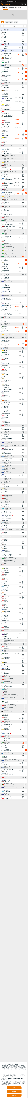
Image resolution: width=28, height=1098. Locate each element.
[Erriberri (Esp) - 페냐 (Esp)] (13, 310)
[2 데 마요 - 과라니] (13, 763)
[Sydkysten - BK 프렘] (13, 127)
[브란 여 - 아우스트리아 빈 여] (13, 533)
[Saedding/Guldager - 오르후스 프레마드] (13, 116)
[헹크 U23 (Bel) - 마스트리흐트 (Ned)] (13, 299)
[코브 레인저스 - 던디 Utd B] (13, 399)
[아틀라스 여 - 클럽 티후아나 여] (13, 203)
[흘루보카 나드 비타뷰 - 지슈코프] (13, 673)
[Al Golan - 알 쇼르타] (13, 547)
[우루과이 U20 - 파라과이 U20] (13, 292)
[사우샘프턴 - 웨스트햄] (13, 586)
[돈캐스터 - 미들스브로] (13, 571)
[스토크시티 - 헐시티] (13, 594)
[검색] (22, 4)
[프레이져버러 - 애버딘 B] (13, 414)
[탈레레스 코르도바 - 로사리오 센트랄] (13, 453)
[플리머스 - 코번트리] (13, 616)
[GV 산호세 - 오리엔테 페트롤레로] (13, 223)
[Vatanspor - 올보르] (13, 120)
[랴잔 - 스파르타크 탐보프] (13, 179)
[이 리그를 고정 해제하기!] (9, 30)
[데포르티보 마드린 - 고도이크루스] (13, 459)
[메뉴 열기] (25, 4)
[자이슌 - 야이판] (13, 526)
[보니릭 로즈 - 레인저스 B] (13, 362)
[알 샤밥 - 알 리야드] (13, 267)
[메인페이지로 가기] (7, 4)
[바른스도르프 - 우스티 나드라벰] (13, 654)
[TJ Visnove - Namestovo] (13, 428)
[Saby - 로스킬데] (13, 112)
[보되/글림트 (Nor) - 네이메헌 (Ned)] (13, 58)
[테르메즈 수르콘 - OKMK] (13, 516)
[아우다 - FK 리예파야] (13, 168)
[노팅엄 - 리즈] (13, 623)
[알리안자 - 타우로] (13, 757)
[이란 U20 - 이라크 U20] (13, 285)
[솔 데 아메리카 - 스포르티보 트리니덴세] (13, 774)
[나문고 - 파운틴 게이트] (13, 746)
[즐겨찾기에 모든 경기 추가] (1, 30)
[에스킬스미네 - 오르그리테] (13, 341)
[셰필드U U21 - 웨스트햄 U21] (13, 647)
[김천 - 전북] (13, 33)
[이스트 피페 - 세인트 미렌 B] (13, 385)
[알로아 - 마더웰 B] (13, 374)
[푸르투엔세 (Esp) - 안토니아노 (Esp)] (13, 314)
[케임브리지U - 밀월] (13, 612)
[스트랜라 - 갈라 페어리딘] (13, 366)
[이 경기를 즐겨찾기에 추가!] (1, 33)
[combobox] (13, 26)
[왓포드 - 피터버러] (13, 601)
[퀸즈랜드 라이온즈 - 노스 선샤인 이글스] (13, 797)
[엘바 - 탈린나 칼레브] (13, 485)
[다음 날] (25, 26)
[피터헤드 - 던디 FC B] (13, 418)
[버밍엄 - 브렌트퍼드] (13, 627)
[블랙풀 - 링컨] (13, 582)
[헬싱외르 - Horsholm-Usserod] (13, 97)
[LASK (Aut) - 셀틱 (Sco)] (13, 62)
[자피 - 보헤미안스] (13, 665)
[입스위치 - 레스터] (13, 608)
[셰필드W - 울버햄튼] (13, 590)
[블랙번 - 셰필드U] (13, 579)
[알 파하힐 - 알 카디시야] (13, 718)
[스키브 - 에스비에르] (13, 138)
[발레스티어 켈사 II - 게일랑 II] (13, 439)
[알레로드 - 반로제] (13, 94)
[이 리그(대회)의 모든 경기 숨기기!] (25, 29)
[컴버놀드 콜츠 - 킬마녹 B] (13, 392)
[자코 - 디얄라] (13, 543)
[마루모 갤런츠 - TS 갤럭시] (13, 68)
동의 (14, 1087)
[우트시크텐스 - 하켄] (13, 345)
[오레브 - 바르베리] (13, 327)
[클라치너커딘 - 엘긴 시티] (13, 407)
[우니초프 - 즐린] (13, 661)
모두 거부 (14, 1091)
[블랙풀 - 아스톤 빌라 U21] (13, 637)
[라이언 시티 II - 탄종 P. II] (13, 435)
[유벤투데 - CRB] (13, 241)
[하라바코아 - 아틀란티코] (13, 149)
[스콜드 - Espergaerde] (13, 142)
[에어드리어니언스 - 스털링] (13, 381)
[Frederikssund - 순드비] (13, 101)
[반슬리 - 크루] (13, 575)
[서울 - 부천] (13, 37)
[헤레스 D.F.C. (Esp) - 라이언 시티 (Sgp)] (13, 306)
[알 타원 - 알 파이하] (13, 264)
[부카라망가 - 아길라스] (13, 702)
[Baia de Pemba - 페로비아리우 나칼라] (13, 214)
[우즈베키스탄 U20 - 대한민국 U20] (13, 288)
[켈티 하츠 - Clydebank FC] (13, 396)
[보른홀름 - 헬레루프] (13, 86)
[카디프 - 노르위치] (13, 568)
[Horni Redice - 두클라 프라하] (13, 669)
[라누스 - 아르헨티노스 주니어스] (13, 449)
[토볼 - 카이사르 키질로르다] (13, 686)
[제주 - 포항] (13, 41)
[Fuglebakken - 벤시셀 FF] (13, 134)
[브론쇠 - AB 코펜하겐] (13, 131)
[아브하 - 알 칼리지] (13, 260)
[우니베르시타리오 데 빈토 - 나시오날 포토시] (13, 227)
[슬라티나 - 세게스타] (13, 729)
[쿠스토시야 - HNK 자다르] (13, 733)
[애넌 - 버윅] (13, 377)
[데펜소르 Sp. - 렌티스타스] (13, 505)
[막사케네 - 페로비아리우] (13, 210)
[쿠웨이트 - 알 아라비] (13, 715)
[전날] (2, 26)
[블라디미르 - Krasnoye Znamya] (13, 183)
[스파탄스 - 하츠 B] (13, 370)
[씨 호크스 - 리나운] (13, 320)
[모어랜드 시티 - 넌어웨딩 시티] (13, 791)
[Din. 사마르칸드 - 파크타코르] (13, 519)
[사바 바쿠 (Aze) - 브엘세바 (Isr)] (13, 54)
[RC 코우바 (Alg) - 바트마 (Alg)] (13, 303)
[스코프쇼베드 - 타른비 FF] (13, 123)
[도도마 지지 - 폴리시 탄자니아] (13, 750)
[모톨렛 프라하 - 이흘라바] (13, 658)
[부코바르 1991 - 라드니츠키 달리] (13, 725)
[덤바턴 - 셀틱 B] (13, 351)
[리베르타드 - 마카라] (13, 492)
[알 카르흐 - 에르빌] (13, 540)
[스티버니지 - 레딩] (13, 597)
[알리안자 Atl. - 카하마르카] (13, 781)
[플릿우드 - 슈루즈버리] (13, 619)
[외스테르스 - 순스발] (13, 331)
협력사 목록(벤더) (5, 1084)
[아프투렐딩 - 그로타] (13, 475)
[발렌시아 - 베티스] (13, 47)
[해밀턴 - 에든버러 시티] (13, 422)
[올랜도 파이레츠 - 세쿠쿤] (13, 76)
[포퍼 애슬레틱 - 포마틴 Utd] (13, 411)
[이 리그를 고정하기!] (10, 65)
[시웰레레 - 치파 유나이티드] (13, 72)
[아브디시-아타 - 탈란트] (13, 739)
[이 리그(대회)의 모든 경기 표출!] (25, 155)
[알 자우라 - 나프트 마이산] (13, 551)
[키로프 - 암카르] (13, 186)
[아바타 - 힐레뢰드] (13, 90)
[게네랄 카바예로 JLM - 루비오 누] (13, 770)
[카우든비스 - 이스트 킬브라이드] (13, 388)
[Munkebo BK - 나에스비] (13, 105)
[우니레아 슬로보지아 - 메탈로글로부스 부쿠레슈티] (13, 193)
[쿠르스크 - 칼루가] (13, 175)
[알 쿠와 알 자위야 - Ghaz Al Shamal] (13, 555)
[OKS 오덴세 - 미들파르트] (13, 108)
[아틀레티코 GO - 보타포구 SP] (13, 237)
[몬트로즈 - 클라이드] (13, 359)
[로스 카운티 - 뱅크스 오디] (13, 355)
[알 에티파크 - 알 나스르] (13, 271)
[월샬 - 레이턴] (13, 605)
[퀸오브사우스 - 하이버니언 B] (13, 403)
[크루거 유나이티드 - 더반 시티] (13, 79)
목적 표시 (14, 1095)
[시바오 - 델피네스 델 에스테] (13, 152)
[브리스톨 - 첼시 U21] (13, 634)
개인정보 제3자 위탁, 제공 (8, 1076)
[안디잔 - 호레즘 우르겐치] (13, 512)
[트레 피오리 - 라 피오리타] (13, 278)
